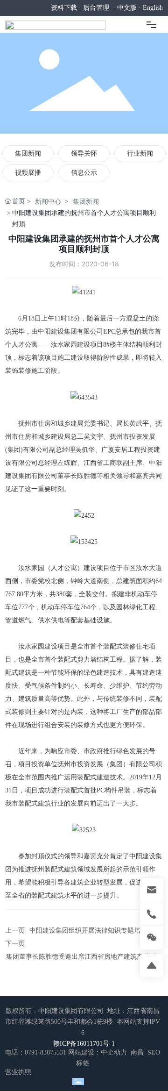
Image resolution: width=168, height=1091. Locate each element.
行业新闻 (140, 153)
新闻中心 (48, 201)
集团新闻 (28, 153)
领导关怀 (84, 153)
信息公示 (84, 172)
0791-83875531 (45, 1052)
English (153, 7)
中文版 (127, 7)
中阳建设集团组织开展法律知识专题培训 (88, 930)
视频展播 (28, 172)
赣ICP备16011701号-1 (84, 1043)
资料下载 (64, 7)
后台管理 (96, 7)
